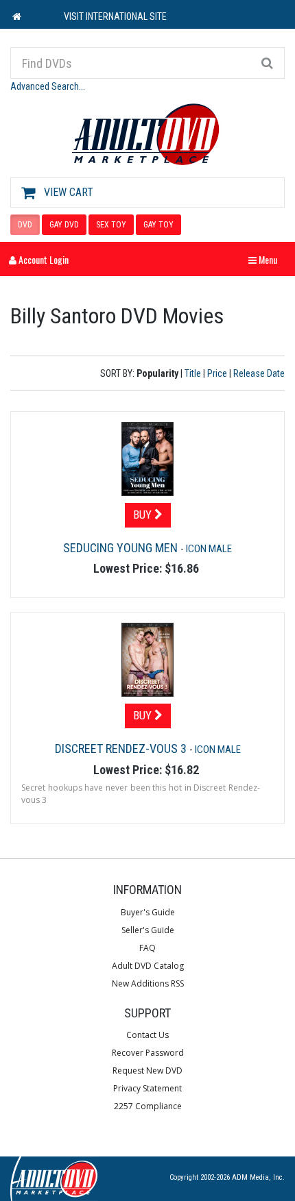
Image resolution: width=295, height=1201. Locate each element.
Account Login (42, 259)
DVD (25, 225)
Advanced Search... (47, 86)
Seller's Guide (147, 930)
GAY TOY (158, 225)
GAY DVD (64, 225)
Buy (143, 514)
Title (193, 373)
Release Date (259, 373)
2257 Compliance (148, 1106)
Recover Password (148, 1052)
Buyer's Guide (148, 912)
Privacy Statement (147, 1088)
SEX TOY (111, 225)
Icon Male (209, 549)
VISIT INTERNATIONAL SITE (115, 16)
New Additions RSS (148, 983)
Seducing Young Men (121, 548)
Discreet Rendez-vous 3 (122, 748)
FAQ (147, 948)
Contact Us (147, 1035)
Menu (266, 259)
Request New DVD (147, 1070)
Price (217, 373)
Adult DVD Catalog (148, 965)
